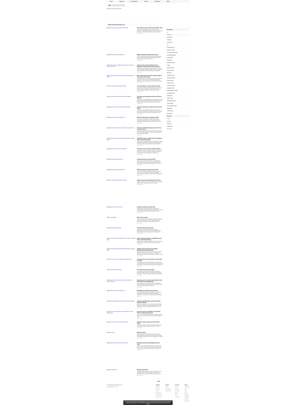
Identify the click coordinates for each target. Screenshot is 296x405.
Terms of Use (158, 396)
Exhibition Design (171, 62)
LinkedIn (186, 398)
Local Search (168, 390)
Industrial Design (170, 75)
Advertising (169, 37)
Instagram (187, 394)
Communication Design (172, 52)
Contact (168, 121)
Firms (176, 386)
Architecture (170, 42)
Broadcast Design (171, 50)
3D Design (169, 34)
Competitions (134, 1)
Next (158, 381)
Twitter (186, 392)
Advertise (169, 123)
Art (167, 44)
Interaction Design (171, 77)
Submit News (170, 126)
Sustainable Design (171, 100)
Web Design (169, 113)
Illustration (169, 72)
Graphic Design (170, 70)
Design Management (171, 55)
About (168, 118)
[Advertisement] (135, 45)
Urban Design (170, 110)
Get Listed (169, 128)
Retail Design (170, 98)
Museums (177, 390)
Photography (170, 95)
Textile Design (170, 103)
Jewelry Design (170, 82)
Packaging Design (171, 93)
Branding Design (170, 47)
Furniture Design (170, 67)
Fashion (168, 65)
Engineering (169, 60)
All (167, 32)
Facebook (187, 400)
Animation (169, 39)
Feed (186, 388)
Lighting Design (170, 88)
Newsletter (157, 1)
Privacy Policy (159, 394)
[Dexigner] (116, 5)
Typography (169, 108)
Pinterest (186, 396)
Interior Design (170, 80)
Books (176, 392)
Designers (177, 388)
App (185, 390)
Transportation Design (172, 105)
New (176, 394)
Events (146, 1)
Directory (121, 1)
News (111, 1)
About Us (158, 386)
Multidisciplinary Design (172, 90)
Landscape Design (171, 85)
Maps (168, 1)
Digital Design (170, 57)
